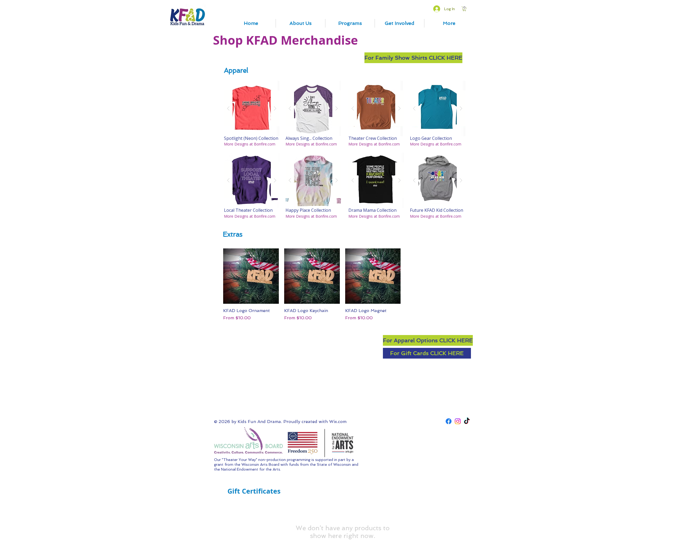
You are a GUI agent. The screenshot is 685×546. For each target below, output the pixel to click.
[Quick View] (251, 276)
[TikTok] (467, 421)
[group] (342, 285)
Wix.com (338, 421)
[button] (464, 8)
